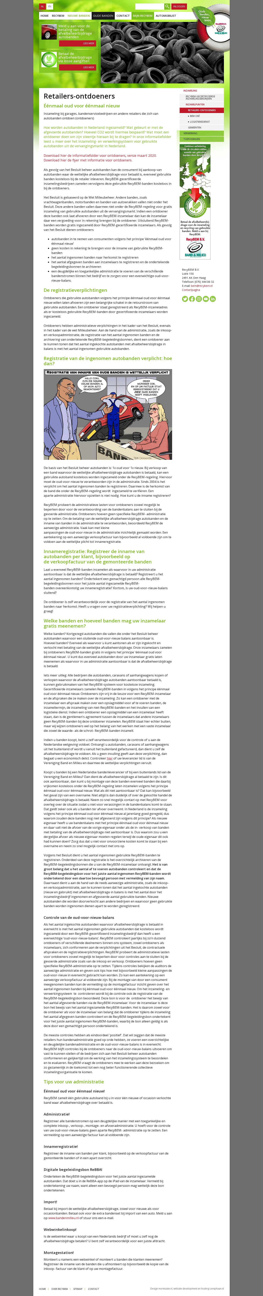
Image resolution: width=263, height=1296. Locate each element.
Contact (123, 15)
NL (42, 6)
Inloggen (179, 6)
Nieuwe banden (79, 15)
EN (49, 6)
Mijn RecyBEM (142, 15)
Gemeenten (194, 127)
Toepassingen (191, 139)
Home (45, 15)
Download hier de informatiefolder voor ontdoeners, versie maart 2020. (100, 155)
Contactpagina (191, 290)
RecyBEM (58, 15)
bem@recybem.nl (202, 286)
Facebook (192, 299)
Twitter (185, 299)
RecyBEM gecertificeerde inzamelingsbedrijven (200, 97)
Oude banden (103, 15)
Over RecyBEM (59, 1289)
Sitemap (77, 1289)
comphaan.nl (217, 1288)
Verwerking (190, 133)
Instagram (199, 299)
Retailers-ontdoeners (202, 110)
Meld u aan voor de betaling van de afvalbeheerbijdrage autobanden (75, 31)
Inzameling (190, 90)
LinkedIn (213, 299)
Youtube (206, 299)
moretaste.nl (165, 1288)
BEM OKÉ (195, 116)
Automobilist (166, 15)
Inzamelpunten (195, 104)
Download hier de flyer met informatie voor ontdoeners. (88, 160)
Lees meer (88, 43)
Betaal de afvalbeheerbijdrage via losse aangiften (75, 57)
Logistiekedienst (200, 121)
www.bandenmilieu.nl (64, 1218)
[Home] (210, 28)
